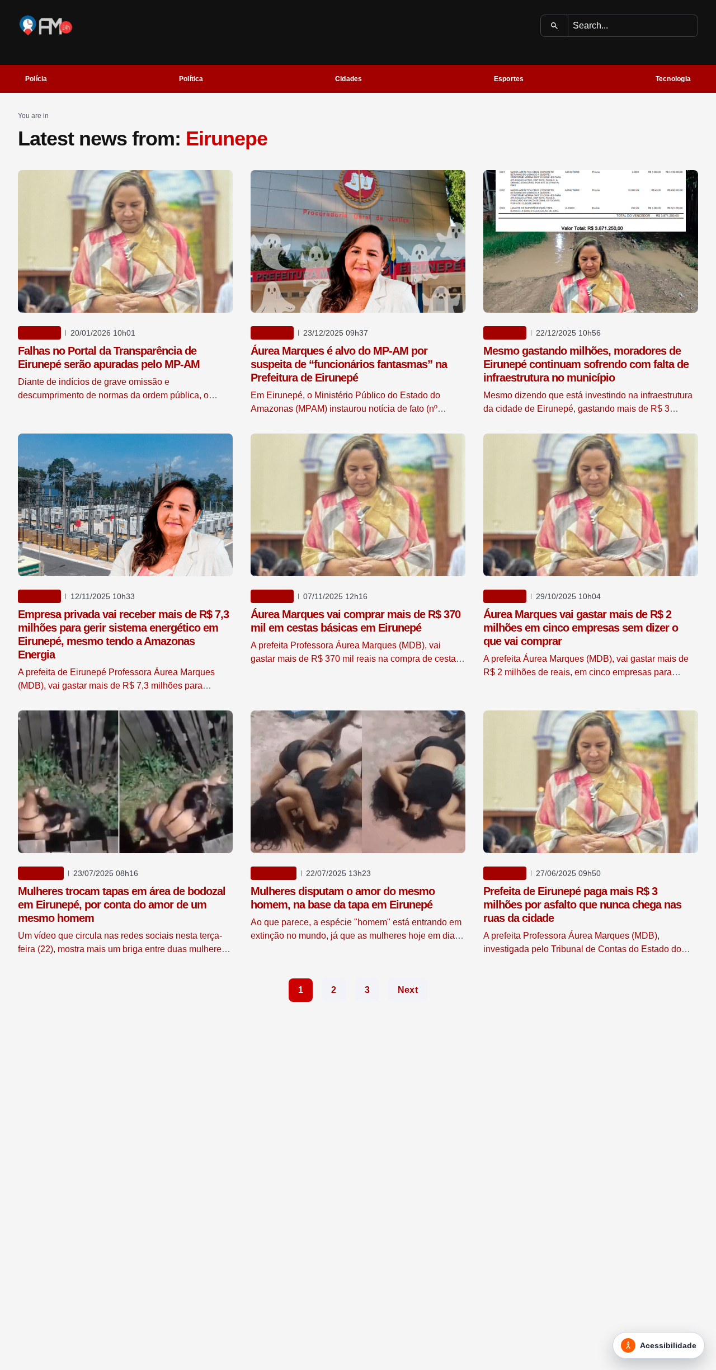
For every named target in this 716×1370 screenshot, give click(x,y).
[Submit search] (554, 25)
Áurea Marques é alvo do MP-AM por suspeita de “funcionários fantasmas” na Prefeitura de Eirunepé (349, 364)
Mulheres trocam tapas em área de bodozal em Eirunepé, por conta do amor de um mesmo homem (121, 904)
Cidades (348, 79)
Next (408, 990)
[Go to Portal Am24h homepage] (46, 25)
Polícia (36, 79)
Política (191, 79)
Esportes (509, 79)
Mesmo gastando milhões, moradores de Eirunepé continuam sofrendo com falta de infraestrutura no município (586, 364)
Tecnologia (673, 79)
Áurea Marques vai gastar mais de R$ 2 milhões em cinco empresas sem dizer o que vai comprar (580, 627)
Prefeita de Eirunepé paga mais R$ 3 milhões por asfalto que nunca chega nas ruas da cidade (582, 904)
